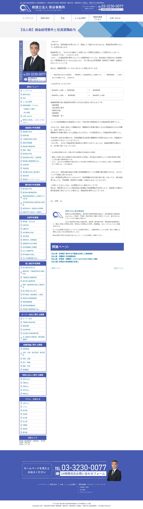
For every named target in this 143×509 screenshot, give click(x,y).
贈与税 (25, 432)
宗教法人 (26, 382)
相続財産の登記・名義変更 (32, 157)
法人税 (25, 421)
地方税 (25, 410)
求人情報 (27, 112)
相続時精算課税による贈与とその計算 (34, 197)
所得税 (25, 414)
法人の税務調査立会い (30, 258)
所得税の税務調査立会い (31, 309)
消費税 (25, 425)
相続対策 (26, 175)
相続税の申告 (27, 132)
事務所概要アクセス (97, 18)
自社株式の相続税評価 (30, 333)
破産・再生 (26, 366)
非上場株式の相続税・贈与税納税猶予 (34, 338)
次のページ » (119, 268)
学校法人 (26, 386)
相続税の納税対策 (29, 146)
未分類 (25, 418)
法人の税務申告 (28, 251)
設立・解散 (26, 362)
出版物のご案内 (29, 109)
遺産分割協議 (27, 143)
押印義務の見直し (29, 254)
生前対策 (26, 164)
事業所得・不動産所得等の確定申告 (34, 272)
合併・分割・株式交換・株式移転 (34, 353)
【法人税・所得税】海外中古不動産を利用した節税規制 (71, 253)
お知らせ (26, 403)
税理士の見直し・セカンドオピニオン (34, 121)
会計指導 (26, 236)
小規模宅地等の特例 (30, 139)
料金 (63, 18)
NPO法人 (26, 390)
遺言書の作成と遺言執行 (31, 172)
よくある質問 (80, 18)
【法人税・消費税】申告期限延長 (63, 256)
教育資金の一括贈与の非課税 (33, 208)
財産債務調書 (27, 302)
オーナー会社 (27, 318)
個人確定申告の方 (29, 267)
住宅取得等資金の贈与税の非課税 (34, 203)
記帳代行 (26, 229)
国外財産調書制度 (29, 305)
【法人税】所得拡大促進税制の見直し (65, 261)
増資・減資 (26, 358)
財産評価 (26, 135)
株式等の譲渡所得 (29, 281)
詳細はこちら (23, 444)
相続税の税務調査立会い (31, 161)
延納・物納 (26, 150)
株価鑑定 (26, 369)
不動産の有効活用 (29, 322)
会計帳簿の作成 (28, 232)
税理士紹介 (45, 18)
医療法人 (26, 393)
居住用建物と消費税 (30, 247)
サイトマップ (101, 484)
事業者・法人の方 (29, 221)
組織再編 (26, 349)
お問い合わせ (115, 18)
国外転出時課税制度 (30, 298)
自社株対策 (26, 329)
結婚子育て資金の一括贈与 (32, 212)
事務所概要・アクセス (30, 105)
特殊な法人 (26, 379)
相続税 (25, 429)
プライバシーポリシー (86, 492)
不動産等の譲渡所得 (30, 277)
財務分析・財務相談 (30, 240)
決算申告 (26, 225)
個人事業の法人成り (30, 291)
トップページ (28, 18)
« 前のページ (55, 268)
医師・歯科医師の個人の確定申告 (34, 285)
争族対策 (26, 168)
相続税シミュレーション (31, 179)
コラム (25, 407)
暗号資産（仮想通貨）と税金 (33, 294)
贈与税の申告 (27, 189)
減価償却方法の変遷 (30, 243)
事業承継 (26, 326)
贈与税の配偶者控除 (30, 192)
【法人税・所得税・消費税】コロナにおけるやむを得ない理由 (74, 259)
